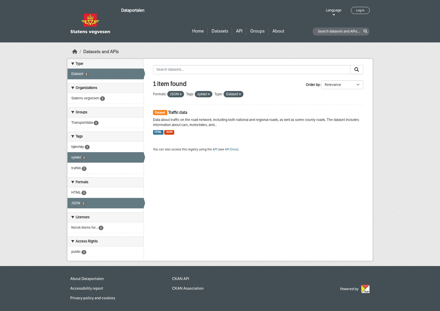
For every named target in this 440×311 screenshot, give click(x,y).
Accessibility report (86, 288)
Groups (257, 31)
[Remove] (181, 94)
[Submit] (356, 69)
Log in (360, 10)
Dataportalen (132, 10)
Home (198, 31)
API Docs (231, 149)
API (239, 31)
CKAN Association (187, 288)
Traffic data (177, 112)
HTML (158, 132)
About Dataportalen (87, 278)
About (278, 31)
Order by (313, 85)
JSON (169, 132)
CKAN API (180, 278)
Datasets (220, 31)
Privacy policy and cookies (92, 298)
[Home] (74, 51)
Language (333, 10)
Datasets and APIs (101, 51)
